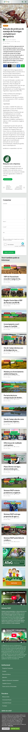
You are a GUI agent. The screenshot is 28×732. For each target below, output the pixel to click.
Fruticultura (7, 267)
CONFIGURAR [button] (6, 728)
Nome (4, 221)
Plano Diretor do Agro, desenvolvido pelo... (12, 468)
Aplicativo (4, 677)
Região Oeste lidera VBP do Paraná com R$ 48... (13, 301)
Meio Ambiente (14, 315)
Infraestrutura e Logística (10, 457)
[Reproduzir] (3, 605)
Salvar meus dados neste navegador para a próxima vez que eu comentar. (13, 240)
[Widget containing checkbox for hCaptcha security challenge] (14, 244)
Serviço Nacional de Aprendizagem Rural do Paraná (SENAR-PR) (12, 616)
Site (4, 232)
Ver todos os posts (7, 179)
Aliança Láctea (5, 696)
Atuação (13, 313)
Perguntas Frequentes (7, 668)
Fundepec (4, 706)
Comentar (18, 41)
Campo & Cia (13, 265)
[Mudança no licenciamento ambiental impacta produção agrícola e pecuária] (14, 363)
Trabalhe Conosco (6, 683)
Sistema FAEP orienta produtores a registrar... (12, 491)
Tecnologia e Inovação (9, 338)
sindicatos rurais (5, 618)
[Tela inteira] (24, 605)
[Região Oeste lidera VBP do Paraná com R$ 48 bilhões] (14, 292)
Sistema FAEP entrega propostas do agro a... (12, 515)
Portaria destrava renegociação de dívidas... (13, 396)
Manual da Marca (6, 674)
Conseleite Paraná (6, 702)
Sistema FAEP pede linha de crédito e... (14, 539)
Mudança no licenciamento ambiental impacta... (14, 373)
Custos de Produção (9, 386)
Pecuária (5, 25)
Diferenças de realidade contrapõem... (13, 444)
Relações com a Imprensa (10, 39)
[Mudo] (21, 605)
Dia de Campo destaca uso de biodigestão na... (13, 349)
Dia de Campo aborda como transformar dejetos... (14, 420)
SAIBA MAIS (10, 725)
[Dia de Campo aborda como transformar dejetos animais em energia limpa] (14, 410)
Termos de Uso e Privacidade (9, 686)
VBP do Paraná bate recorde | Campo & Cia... (12, 278)
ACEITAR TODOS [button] (15, 728)
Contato (4, 671)
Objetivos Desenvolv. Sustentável (10, 680)
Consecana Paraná (6, 699)
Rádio (19, 267)
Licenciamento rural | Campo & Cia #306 (11, 325)
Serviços (12, 408)
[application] (14, 598)
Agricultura (7, 265)
